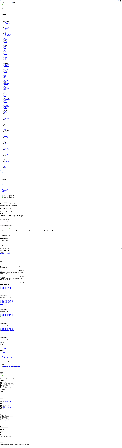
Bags (5, 59)
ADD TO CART (7, 225)
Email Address (2, 385)
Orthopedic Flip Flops (7, 34)
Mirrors (5, 147)
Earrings (5, 41)
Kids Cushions (6, 140)
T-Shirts (5, 26)
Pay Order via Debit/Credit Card (7, 357)
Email (1, 405)
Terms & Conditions (5, 355)
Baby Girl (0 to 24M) (7, 122)
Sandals (5, 87)
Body (5, 51)
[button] (3, 184)
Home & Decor (4, 129)
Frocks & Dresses (7, 112)
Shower (5, 54)
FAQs (3, 358)
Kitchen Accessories (7, 161)
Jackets (5, 104)
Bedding (5, 134)
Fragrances (5, 50)
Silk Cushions (6, 132)
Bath (5, 155)
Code (1, 441)
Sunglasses (5, 57)
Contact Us (4, 352)
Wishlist (11, 225)
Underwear (6, 94)
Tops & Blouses (6, 27)
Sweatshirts (6, 77)
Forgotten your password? (7, 407)
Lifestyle (5, 158)
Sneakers (5, 39)
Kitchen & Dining (7, 159)
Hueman (1, 213)
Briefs (5, 96)
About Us (3, 353)
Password (1, 386)
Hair (5, 52)
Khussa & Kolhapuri (7, 35)
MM (1, 392)
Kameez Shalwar (6, 79)
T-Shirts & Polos (6, 116)
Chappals (5, 33)
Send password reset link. (4, 427)
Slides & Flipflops (7, 83)
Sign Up (2, 398)
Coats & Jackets (6, 28)
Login (1, 407)
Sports (5, 38)
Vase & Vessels (6, 149)
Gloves (5, 58)
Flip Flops (5, 36)
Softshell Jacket (6, 106)
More (5, 44)
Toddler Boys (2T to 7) (5, 189)
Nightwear (5, 60)
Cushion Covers (6, 130)
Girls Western (6, 110)
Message (1, 372)
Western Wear (6, 25)
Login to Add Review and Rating (5, 253)
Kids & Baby (6, 138)
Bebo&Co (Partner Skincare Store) (7, 359)
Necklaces (5, 42)
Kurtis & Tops (6, 24)
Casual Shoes (6, 84)
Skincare (3, 164)
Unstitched (5, 22)
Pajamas (5, 61)
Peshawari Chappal (7, 88)
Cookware (5, 160)
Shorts (5, 76)
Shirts (5, 73)
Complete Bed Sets (7, 135)
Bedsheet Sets (6, 136)
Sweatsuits (5, 93)
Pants (5, 75)
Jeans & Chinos (6, 74)
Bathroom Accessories (7, 156)
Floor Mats (5, 146)
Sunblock (5, 167)
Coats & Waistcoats (7, 80)
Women (3, 20)
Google (9, 401)
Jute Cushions (6, 131)
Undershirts (6, 97)
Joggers (5, 68)
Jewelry (5, 40)
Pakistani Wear (6, 21)
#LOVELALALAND (5, 168)
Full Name (2, 382)
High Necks (6, 109)
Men (3, 62)
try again (23, 444)
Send (1, 373)
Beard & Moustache (7, 99)
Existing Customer (3, 422)
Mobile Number (2, 383)
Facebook (6, 401)
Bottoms (5, 30)
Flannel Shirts (6, 69)
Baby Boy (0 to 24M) (7, 123)
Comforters (6, 137)
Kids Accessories (6, 124)
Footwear (5, 32)
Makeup (5, 45)
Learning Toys (6, 128)
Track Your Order (5, 356)
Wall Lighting (6, 152)
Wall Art (5, 150)
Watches (5, 56)
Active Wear (6, 90)
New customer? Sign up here (4, 410)
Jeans (5, 29)
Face (5, 47)
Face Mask (5, 55)
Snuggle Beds (6, 141)
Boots (5, 85)
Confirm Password (3, 387)
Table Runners (6, 162)
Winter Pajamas (6, 66)
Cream (5, 165)
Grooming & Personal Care (8, 98)
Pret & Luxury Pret (7, 23)
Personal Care (6, 49)
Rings (5, 43)
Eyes (5, 46)
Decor (5, 142)
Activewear (6, 120)
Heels (5, 37)
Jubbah (5, 81)
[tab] (61, 228)
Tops (5, 91)
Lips (5, 48)
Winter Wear (6, 63)
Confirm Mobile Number (4, 384)
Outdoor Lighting (6, 154)
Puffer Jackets (6, 67)
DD (1, 391)
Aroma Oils (6, 143)
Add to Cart (2, 295)
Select (6, 202)
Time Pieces (6, 148)
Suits (5, 119)
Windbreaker (6, 65)
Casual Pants (6, 31)
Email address (2, 369)
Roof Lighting (6, 153)
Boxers (5, 95)
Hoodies (5, 92)
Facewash (5, 166)
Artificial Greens (6, 144)
